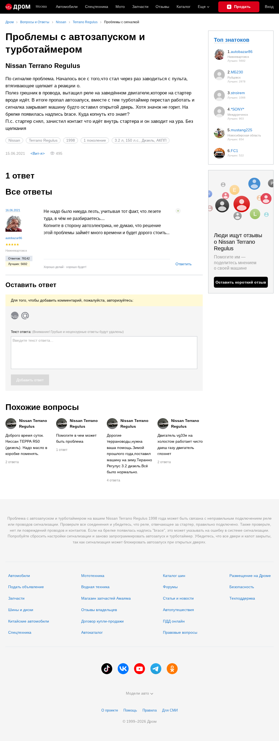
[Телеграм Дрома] (155, 668)
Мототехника (92, 575)
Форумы (170, 587)
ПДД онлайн (174, 621)
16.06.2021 (12, 210)
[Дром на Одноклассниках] (172, 668)
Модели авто (137, 693)
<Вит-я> (38, 153)
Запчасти (140, 6)
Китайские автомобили (28, 621)
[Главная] (17, 7)
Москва (41, 6)
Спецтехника (19, 632)
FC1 (234, 150)
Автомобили (67, 6)
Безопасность (241, 587)
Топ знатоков (231, 40)
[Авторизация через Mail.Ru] (25, 315)
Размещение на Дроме (250, 575)
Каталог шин (174, 575)
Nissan (14, 140)
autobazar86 (13, 238)
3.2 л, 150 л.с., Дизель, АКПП (140, 140)
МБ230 (237, 72)
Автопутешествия (178, 610)
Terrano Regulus (43, 140)
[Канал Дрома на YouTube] (139, 668)
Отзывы (162, 6)
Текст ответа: (67, 332)
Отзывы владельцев (99, 610)
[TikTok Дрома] (106, 668)
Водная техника (95, 587)
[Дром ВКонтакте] (123, 668)
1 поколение (95, 140)
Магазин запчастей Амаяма (106, 598)
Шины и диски (20, 610)
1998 (70, 140)
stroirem (238, 93)
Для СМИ (170, 710)
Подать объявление (26, 587)
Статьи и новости (178, 598)
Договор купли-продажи (102, 621)
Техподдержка (242, 598)
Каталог (183, 6)
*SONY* (237, 109)
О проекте (109, 710)
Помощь (130, 710)
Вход (269, 6)
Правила (149, 710)
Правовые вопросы (180, 632)
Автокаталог (92, 632)
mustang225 (241, 130)
